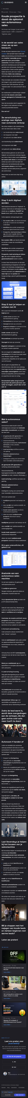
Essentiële (7, 1095)
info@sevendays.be (12, 1074)
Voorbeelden (21, 1087)
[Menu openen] (26, 2)
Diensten (4, 1087)
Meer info (10, 1092)
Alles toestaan (19, 1095)
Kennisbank (14, 1087)
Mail (15, 1067)
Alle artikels (6, 8)
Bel (15, 1061)
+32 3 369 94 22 (21, 1074)
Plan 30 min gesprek (15, 1056)
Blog (8, 1087)
